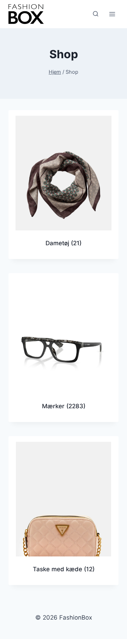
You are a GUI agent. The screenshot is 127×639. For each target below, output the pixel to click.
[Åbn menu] (112, 13)
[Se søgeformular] (95, 14)
